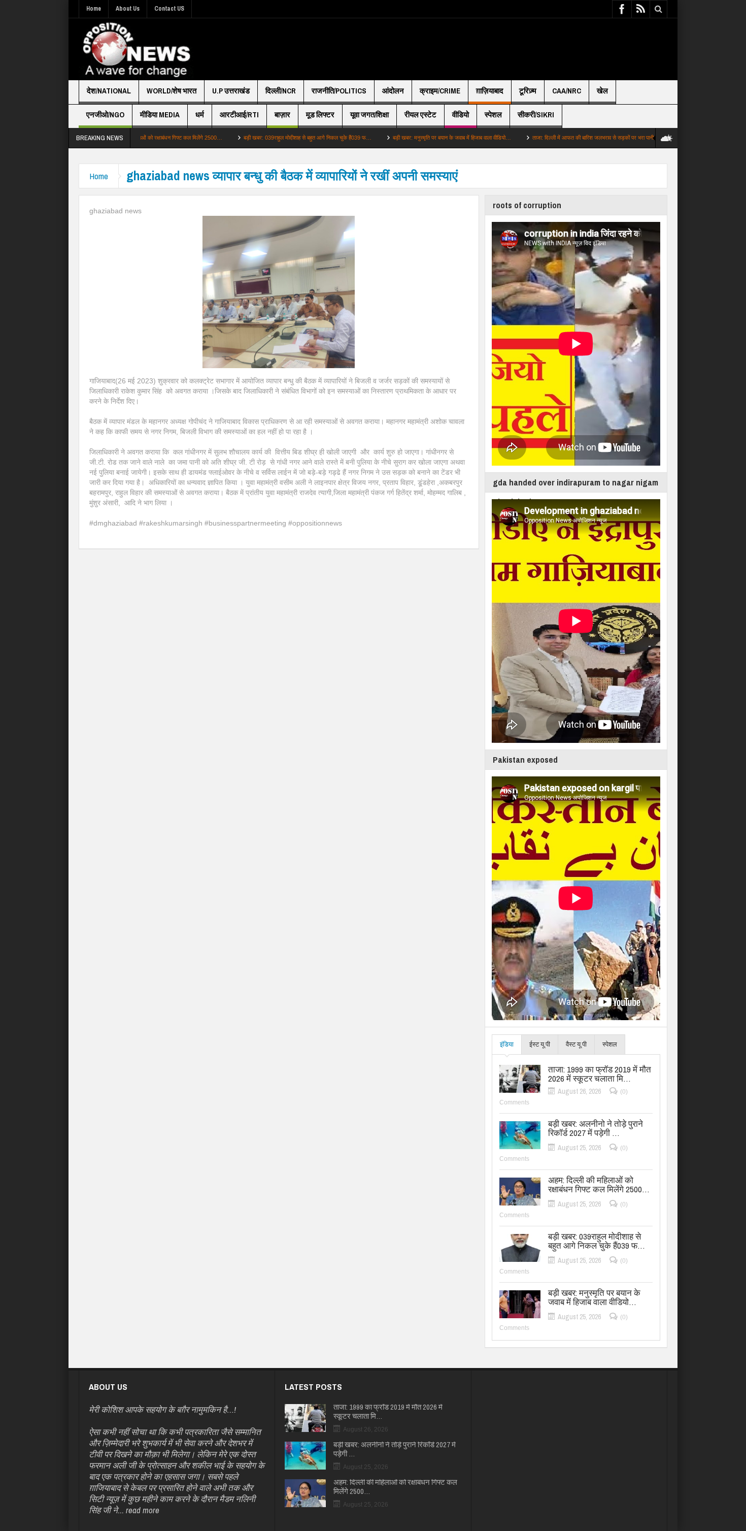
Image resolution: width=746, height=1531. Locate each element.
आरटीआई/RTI (239, 114)
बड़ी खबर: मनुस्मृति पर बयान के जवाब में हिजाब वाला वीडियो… (391, 138)
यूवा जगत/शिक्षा (369, 114)
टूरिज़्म (527, 90)
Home (93, 9)
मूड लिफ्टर (320, 114)
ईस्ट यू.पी (539, 1044)
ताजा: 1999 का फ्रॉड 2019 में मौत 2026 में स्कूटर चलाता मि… (599, 1074)
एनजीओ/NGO (105, 114)
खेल (602, 90)
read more (142, 1510)
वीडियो (460, 114)
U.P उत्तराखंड (231, 90)
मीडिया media (160, 114)
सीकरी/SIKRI (536, 114)
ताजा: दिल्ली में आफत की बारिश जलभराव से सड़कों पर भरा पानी (532, 138)
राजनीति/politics (339, 90)
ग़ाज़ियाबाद (489, 90)
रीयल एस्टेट (420, 114)
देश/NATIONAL (109, 90)
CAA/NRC (566, 90)
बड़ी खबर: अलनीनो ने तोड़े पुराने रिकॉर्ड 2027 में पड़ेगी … (595, 1128)
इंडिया (507, 1044)
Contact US (169, 9)
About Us (128, 9)
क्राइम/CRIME (440, 90)
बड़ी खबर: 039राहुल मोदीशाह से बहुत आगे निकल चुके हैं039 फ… (247, 138)
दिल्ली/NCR (280, 90)
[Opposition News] (136, 49)
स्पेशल (493, 114)
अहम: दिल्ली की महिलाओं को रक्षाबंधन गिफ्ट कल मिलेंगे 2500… (599, 1185)
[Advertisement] (482, 49)
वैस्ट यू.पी (576, 1044)
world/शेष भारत (171, 90)
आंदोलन (393, 90)
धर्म (199, 114)
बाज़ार (282, 114)
